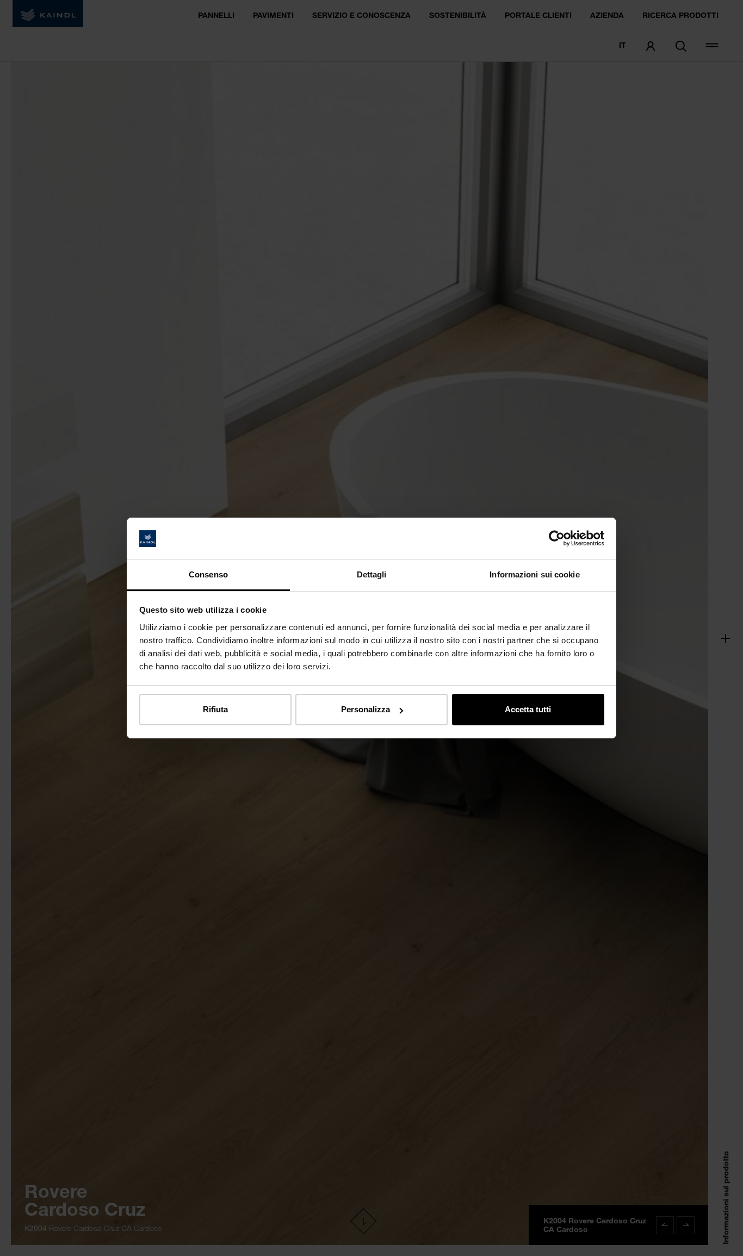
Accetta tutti (528, 709)
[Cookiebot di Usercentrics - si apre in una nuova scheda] (556, 539)
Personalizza (365, 709)
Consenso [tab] (208, 574)
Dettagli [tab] (372, 574)
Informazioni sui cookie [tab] (534, 574)
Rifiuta (215, 709)
